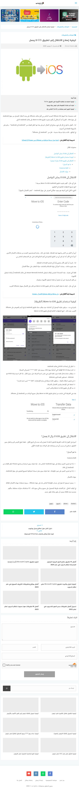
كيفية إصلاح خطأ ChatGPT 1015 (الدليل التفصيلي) (69, 17)
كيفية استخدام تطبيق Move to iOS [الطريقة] (59, 157)
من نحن (62, 780)
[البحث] (6, 688)
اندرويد (58, 504)
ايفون (51, 504)
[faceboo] (50, 773)
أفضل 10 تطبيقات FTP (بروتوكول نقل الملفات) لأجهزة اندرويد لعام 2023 (29, 17)
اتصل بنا (19, 780)
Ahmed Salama (70, 46)
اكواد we (49, 19)
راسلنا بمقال (29, 780)
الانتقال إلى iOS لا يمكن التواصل (64, 154)
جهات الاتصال (64, 172)
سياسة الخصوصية (51, 780)
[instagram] (36, 773)
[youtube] (29, 773)
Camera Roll (63, 168)
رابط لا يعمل (39, 780)
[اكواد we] (49, 15)
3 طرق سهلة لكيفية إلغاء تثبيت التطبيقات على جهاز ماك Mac (10, 17)
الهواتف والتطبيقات (68, 35)
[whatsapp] (43, 773)
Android (73, 504)
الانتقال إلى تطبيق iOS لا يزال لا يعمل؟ (62, 161)
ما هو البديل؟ (67, 164)
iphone (65, 504)
